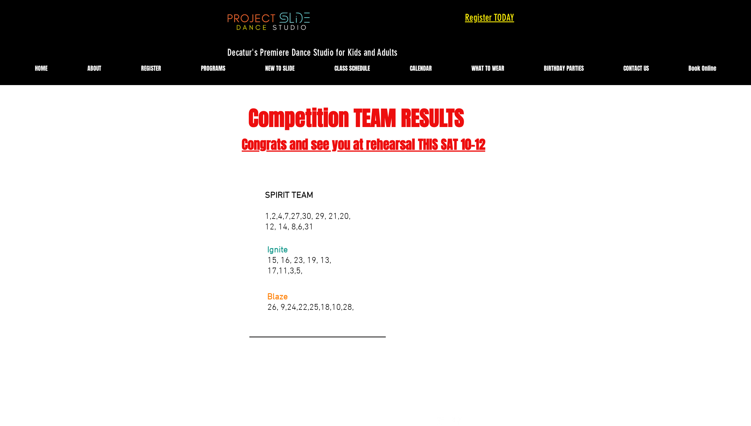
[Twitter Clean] (440, 421)
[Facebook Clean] (451, 421)
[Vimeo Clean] (461, 421)
